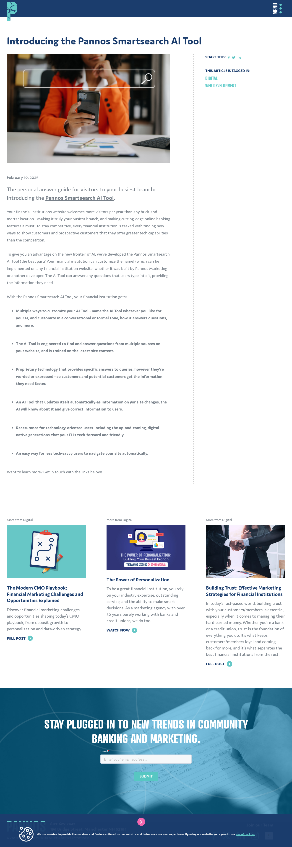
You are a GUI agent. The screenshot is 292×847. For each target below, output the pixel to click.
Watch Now (122, 630)
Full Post (20, 638)
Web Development (220, 85)
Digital (211, 78)
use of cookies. (245, 834)
